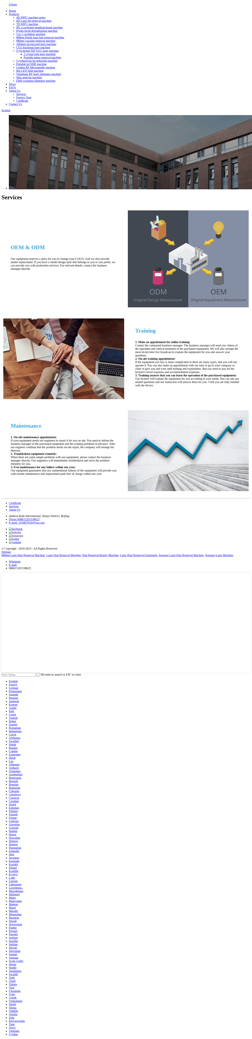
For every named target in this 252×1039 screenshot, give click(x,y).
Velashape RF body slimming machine (38, 74)
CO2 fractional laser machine (33, 47)
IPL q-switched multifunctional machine (39, 27)
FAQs (12, 87)
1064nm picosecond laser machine (36, 44)
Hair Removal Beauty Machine (100, 555)
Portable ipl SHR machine (31, 64)
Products (14, 14)
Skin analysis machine (29, 77)
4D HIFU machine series (30, 17)
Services (21, 94)
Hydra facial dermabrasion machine (37, 30)
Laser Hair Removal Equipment (138, 555)
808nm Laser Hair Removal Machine (23, 555)
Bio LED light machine (30, 70)
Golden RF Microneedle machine (35, 67)
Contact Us (15, 104)
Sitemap (6, 551)
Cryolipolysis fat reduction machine (37, 60)
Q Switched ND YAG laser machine (37, 50)
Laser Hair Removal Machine (63, 555)
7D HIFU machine (27, 24)
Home (12, 10)
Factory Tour (23, 97)
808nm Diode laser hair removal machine (40, 37)
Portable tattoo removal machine (42, 57)
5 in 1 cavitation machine (30, 34)
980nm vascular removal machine (35, 40)
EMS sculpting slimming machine (36, 80)
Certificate (22, 100)
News (12, 84)
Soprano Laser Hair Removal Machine (181, 555)
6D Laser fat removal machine (33, 20)
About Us (14, 90)
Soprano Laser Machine (219, 555)
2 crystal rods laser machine (40, 54)
